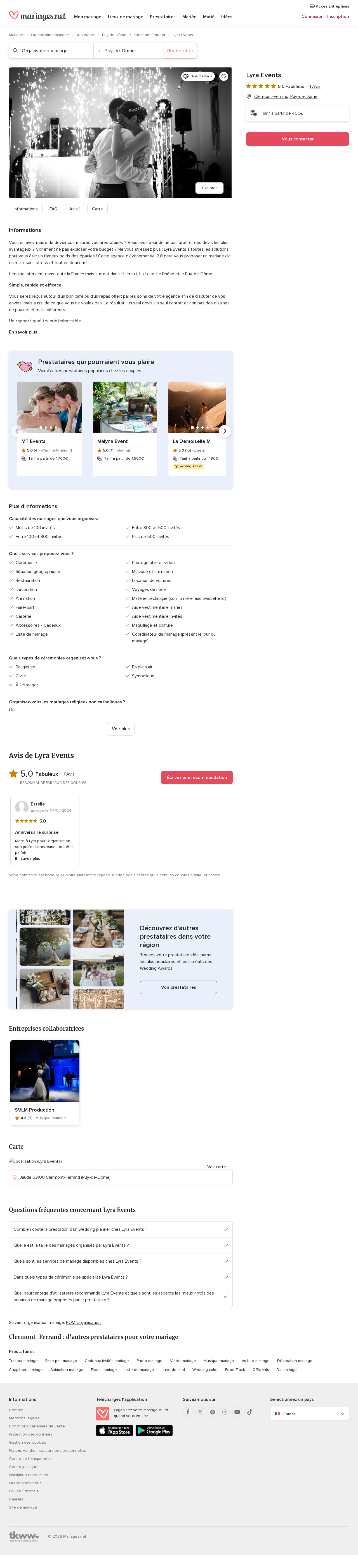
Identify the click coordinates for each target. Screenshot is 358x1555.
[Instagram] (225, 1412)
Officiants (261, 1369)
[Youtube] (237, 1412)
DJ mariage (287, 1369)
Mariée (189, 17)
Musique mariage (219, 1360)
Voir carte (216, 1167)
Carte (97, 209)
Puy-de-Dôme (115, 34)
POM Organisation (83, 1322)
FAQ (54, 209)
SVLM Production (34, 1110)
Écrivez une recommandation (197, 777)
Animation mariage (66, 1369)
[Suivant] (225, 431)
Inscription (338, 16)
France (289, 1413)
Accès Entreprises (332, 6)
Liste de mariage (139, 1369)
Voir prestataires (178, 987)
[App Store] (114, 1434)
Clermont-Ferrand (150, 34)
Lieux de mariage (125, 17)
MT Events (34, 441)
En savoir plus (23, 332)
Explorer (209, 187)
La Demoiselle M (192, 441)
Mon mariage (87, 17)
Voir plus (121, 729)
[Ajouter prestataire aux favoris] (223, 76)
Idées (226, 17)
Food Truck (235, 1369)
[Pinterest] (213, 1412)
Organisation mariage (50, 34)
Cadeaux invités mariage (107, 1360)
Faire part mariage (61, 1360)
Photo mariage (149, 1360)
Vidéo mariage (183, 1360)
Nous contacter (298, 139)
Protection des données (30, 1434)
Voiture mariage (256, 1360)
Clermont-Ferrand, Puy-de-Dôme (285, 96)
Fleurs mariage (104, 1369)
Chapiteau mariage (26, 1369)
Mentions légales (24, 1418)
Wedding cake (205, 1369)
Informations (26, 209)
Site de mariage (23, 1507)
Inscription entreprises (28, 1474)
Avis (74, 209)
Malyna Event (112, 441)
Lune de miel (173, 1369)
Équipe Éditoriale (24, 1491)
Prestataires (163, 17)
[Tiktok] (249, 1412)
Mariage (16, 34)
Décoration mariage (294, 1360)
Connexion (313, 16)
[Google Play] (154, 1434)
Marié (209, 17)
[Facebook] (188, 1412)
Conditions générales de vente (37, 1426)
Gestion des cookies (27, 1442)
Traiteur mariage (23, 1360)
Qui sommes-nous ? (26, 1483)
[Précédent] (17, 431)
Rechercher (180, 51)
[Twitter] (200, 1412)
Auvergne (86, 34)
